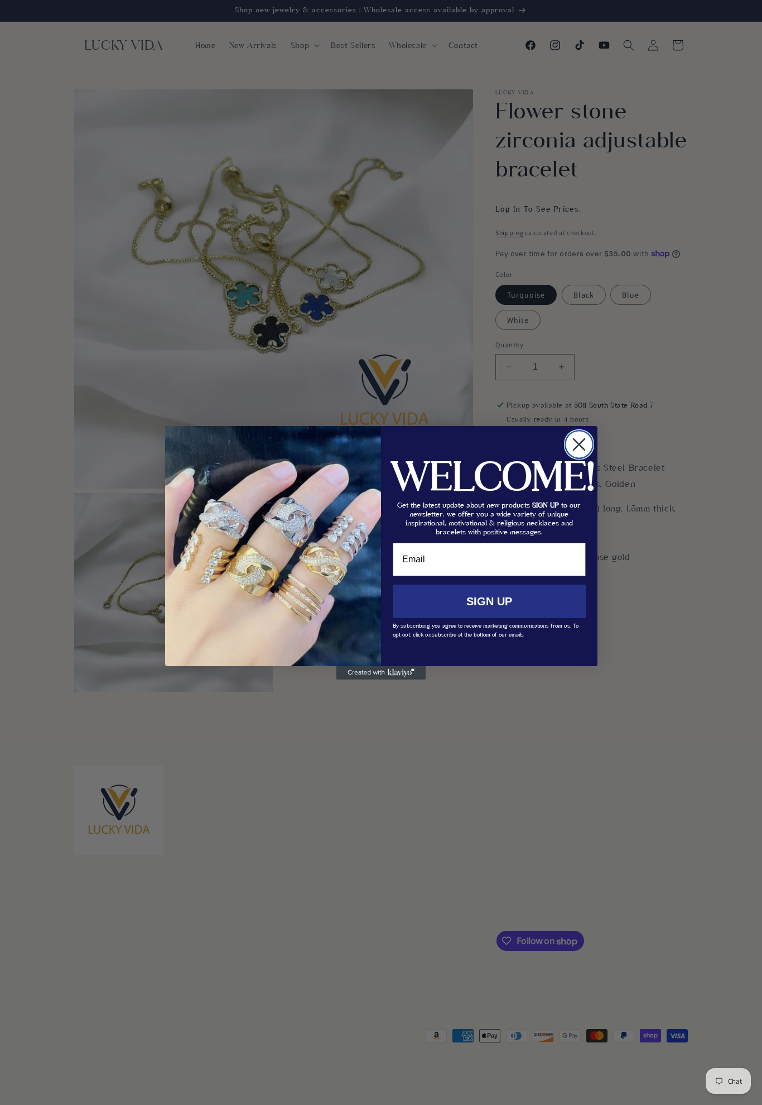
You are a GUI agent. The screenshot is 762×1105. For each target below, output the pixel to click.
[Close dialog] (579, 444)
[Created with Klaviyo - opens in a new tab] (381, 673)
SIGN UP (489, 601)
